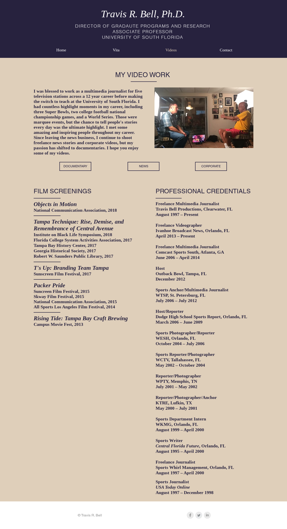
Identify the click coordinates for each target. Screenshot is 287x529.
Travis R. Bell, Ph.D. (143, 14)
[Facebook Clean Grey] (190, 515)
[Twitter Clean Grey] (198, 515)
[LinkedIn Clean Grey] (207, 515)
